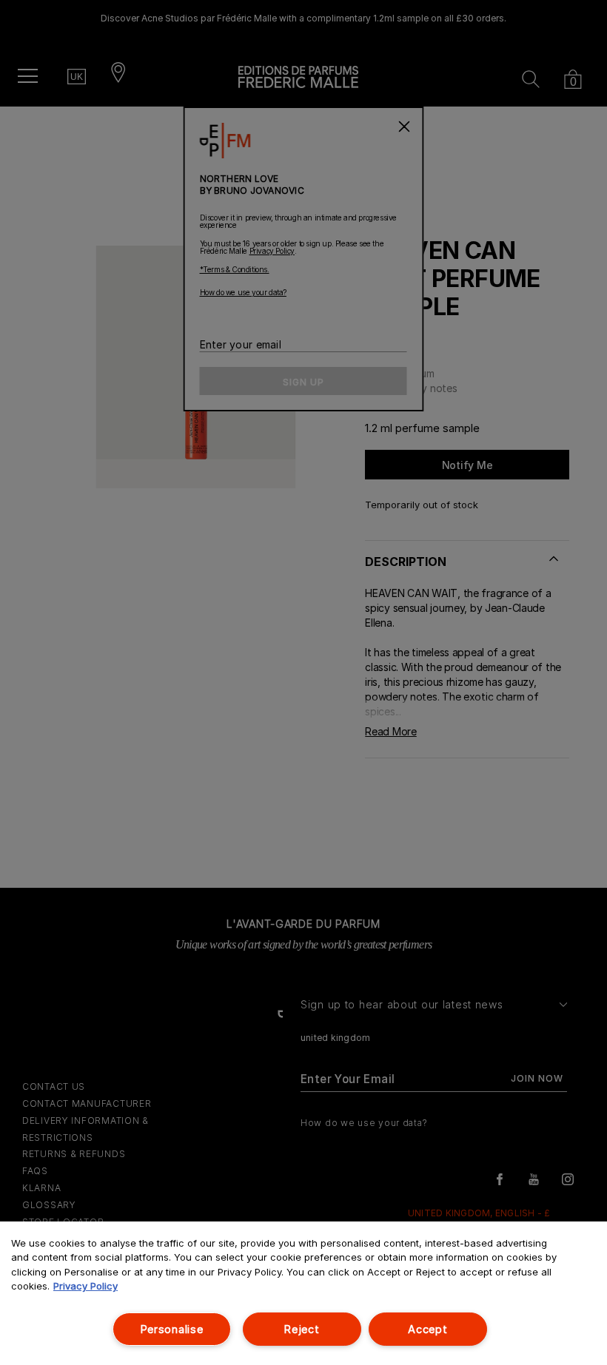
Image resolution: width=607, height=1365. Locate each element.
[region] (303, 1293)
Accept (427, 1329)
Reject (301, 1329)
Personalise (172, 1329)
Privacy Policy (85, 1286)
